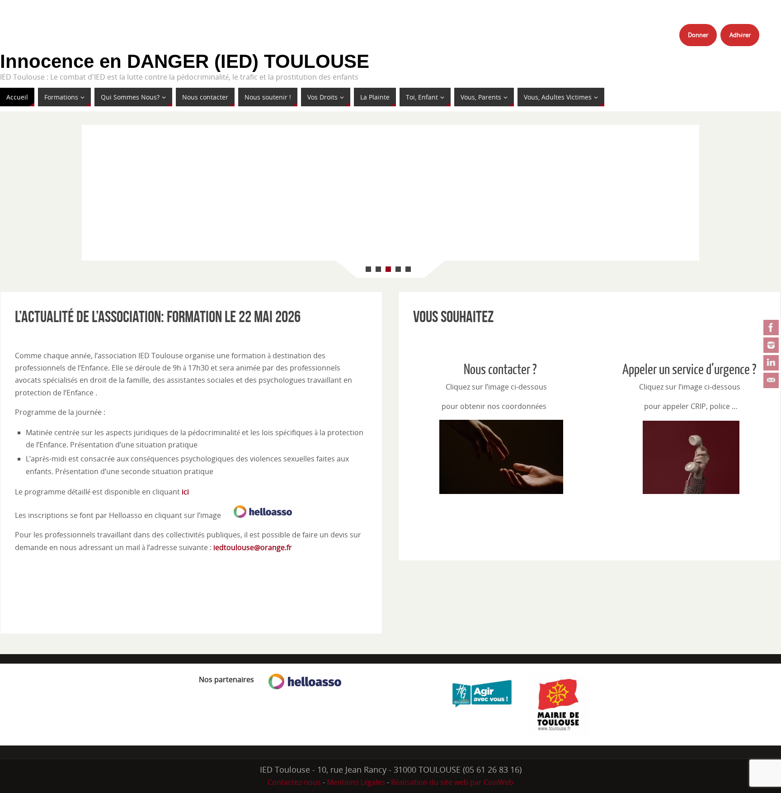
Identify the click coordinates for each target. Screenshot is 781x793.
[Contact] (771, 380)
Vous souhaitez (453, 316)
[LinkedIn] (771, 362)
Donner (698, 35)
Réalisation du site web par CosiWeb (452, 782)
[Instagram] (771, 345)
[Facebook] (771, 327)
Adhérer (740, 35)
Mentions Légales (356, 782)
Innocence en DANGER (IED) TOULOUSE (184, 61)
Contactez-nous (294, 782)
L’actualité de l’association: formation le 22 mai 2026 (158, 316)
